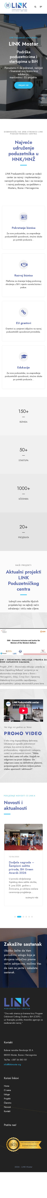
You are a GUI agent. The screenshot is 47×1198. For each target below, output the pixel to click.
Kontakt (7, 1111)
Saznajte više (32, 898)
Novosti (7, 1107)
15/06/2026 (14, 857)
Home (6, 1085)
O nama (7, 1090)
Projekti (7, 1098)
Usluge (7, 1094)
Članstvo (7, 1102)
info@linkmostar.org (12, 1064)
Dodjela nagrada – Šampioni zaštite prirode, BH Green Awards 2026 (21, 867)
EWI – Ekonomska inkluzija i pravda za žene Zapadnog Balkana (23, 660)
